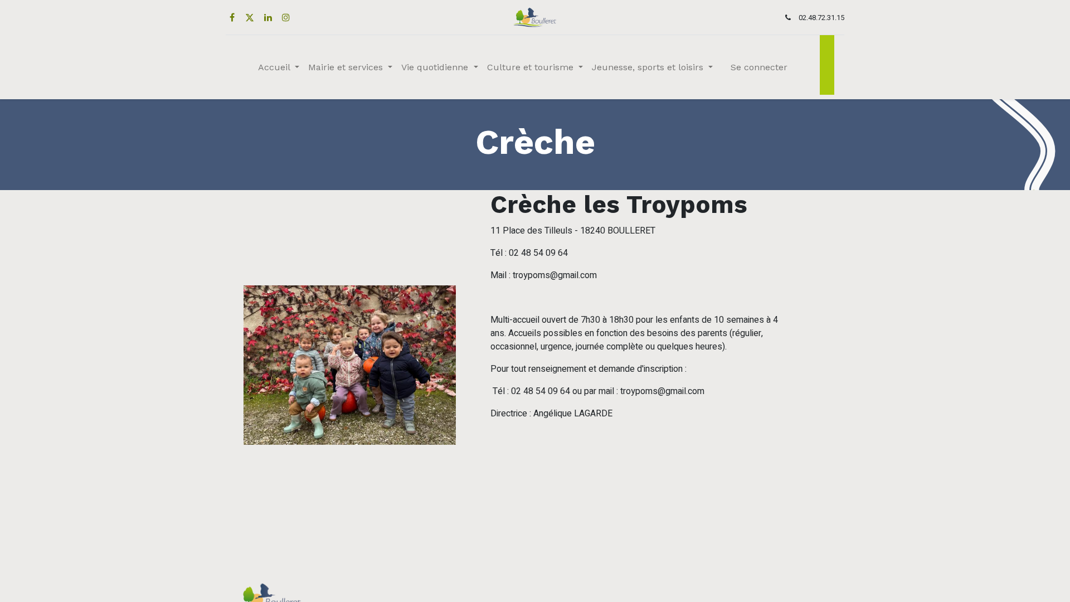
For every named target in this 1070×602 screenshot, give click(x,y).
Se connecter (759, 67)
